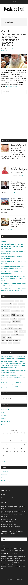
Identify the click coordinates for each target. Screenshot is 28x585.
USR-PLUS (4, 343)
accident (4, 301)
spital (8, 334)
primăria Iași (10, 332)
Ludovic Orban (5, 318)
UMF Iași (9, 337)
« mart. (3, 462)
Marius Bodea (21, 318)
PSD (16, 332)
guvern (7, 315)
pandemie (20, 325)
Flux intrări (4, 475)
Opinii (3, 424)
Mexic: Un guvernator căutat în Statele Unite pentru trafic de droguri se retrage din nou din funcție (13, 278)
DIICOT (17, 310)
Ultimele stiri (8, 236)
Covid (22, 307)
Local (2, 412)
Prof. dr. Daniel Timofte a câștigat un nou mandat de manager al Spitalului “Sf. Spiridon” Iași (18, 185)
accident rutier (11, 301)
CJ (11, 304)
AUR (3, 304)
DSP (3, 315)
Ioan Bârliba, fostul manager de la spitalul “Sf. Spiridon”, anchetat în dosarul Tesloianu (18, 222)
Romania (22, 332)
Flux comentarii (5, 478)
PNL (10, 328)
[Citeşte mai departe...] (12, 86)
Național (3, 418)
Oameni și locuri (5, 421)
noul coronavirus (11, 325)
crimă (13, 310)
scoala (3, 334)
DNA (22, 310)
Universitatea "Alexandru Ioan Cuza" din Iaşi (11, 340)
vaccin (10, 343)
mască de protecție (6, 322)
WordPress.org (5, 481)
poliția (15, 328)
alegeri (17, 301)
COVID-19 (5, 311)
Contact (3, 494)
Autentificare (4, 472)
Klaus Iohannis (20, 315)
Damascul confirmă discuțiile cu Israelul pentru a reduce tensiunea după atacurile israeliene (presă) (12, 246)
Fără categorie (5, 409)
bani (7, 304)
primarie (3, 332)
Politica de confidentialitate (7, 498)
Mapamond (4, 415)
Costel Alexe (15, 307)
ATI (21, 301)
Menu (15, 2)
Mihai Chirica (16, 322)
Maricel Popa (13, 318)
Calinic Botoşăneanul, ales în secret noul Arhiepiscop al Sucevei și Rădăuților (13, 38)
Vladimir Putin (16, 343)
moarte (3, 325)
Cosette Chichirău (6, 307)
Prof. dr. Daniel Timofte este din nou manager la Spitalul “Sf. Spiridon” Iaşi (19, 170)
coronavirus (21, 304)
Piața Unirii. (4, 328)
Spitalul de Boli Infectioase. (17, 334)
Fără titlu (3, 241)
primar (20, 328)
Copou (15, 304)
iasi (13, 315)
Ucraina (4, 337)
